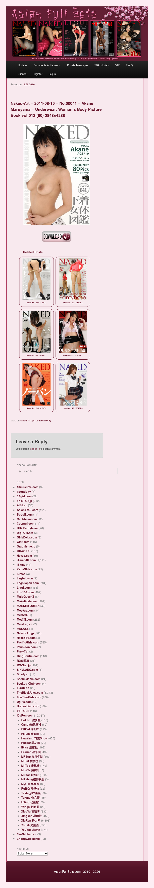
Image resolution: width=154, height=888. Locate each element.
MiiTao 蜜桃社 (30, 766)
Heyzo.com (24, 556)
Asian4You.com (27, 510)
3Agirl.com (24, 496)
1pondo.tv (24, 491)
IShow (21, 565)
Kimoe (21, 574)
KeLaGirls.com (27, 569)
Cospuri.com (25, 523)
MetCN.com (24, 619)
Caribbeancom (27, 519)
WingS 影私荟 (30, 807)
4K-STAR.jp (24, 501)
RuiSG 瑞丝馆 (30, 788)
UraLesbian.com (28, 706)
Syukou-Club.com (29, 683)
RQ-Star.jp (24, 665)
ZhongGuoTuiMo (28, 839)
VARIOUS (23, 711)
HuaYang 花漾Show (34, 738)
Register (37, 74)
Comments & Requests (47, 65)
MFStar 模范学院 (32, 756)
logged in (35, 448)
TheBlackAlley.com (30, 692)
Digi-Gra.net (25, 533)
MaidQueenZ (25, 596)
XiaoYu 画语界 (30, 811)
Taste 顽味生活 (31, 793)
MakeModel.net (27, 601)
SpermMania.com (28, 679)
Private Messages (77, 65)
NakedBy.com (26, 638)
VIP (117, 65)
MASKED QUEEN (28, 606)
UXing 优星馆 (30, 802)
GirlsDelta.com (27, 537)
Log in (52, 74)
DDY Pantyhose (27, 528)
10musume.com (27, 487)
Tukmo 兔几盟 (30, 797)
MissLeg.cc (24, 624)
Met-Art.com (25, 610)
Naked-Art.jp (26, 420)
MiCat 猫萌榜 (29, 761)
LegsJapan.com (28, 583)
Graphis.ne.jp (26, 546)
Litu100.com (25, 592)
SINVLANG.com (27, 670)
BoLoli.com (24, 514)
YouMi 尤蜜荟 (30, 825)
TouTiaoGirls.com (29, 697)
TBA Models (101, 65)
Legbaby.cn (25, 578)
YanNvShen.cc (26, 834)
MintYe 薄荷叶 (30, 770)
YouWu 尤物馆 (30, 830)
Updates (22, 65)
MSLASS (22, 629)
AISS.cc (22, 505)
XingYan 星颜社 (31, 816)
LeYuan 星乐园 (31, 752)
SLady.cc (23, 674)
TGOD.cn (23, 688)
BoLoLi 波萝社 (31, 720)
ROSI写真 (23, 661)
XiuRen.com (25, 715)
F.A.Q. (130, 65)
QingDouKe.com (28, 656)
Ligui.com (23, 587)
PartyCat (22, 651)
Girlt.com (23, 542)
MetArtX (22, 615)
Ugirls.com (24, 702)
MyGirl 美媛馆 (30, 784)
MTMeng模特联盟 (32, 779)
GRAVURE (23, 551)
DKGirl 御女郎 (30, 729)
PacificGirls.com (28, 642)
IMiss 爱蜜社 (29, 747)
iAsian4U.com (26, 560)
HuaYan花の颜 (30, 743)
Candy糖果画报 (31, 724)
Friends (22, 74)
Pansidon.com (26, 647)
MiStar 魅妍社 (30, 775)
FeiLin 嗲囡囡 (30, 734)
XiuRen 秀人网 (30, 820)
